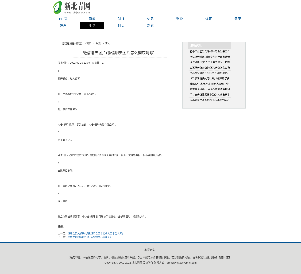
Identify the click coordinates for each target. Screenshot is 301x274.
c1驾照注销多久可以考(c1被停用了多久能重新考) (209, 79)
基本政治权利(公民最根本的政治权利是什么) (210, 90)
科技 (121, 19)
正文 (107, 43)
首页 (88, 43)
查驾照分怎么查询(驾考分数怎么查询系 (210, 68)
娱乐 (63, 26)
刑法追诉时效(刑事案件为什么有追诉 (210, 57)
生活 (92, 26)
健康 (237, 19)
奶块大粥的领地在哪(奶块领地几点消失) (89, 237)
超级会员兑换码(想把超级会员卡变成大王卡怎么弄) (95, 233)
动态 (150, 26)
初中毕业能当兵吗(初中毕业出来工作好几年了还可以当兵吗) (210, 52)
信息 (150, 19)
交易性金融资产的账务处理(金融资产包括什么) (210, 74)
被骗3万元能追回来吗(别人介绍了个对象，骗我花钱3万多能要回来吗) (209, 85)
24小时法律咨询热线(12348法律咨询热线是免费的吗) (209, 101)
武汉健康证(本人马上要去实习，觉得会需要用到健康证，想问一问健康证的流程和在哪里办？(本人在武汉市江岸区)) (210, 63)
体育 (208, 19)
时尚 (121, 26)
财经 (179, 19)
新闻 (92, 19)
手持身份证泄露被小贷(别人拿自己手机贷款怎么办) (210, 95)
